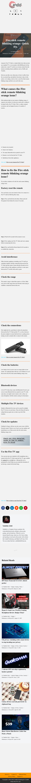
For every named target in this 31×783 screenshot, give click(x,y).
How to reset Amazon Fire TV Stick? (15, 162)
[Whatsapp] (21, 508)
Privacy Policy (11, 776)
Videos (20, 586)
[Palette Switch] (11, 11)
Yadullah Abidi (15, 51)
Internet (21, 646)
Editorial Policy (22, 774)
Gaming (17, 586)
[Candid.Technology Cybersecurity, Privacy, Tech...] (15, 4)
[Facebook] (10, 14)
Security (25, 646)
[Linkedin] (18, 14)
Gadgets (13, 586)
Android (5, 460)
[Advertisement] (15, 24)
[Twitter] (13, 14)
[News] (21, 14)
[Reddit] (16, 508)
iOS (12, 460)
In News (17, 646)
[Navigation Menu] (15, 11)
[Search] (20, 11)
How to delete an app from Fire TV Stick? (16, 500)
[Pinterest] (25, 508)
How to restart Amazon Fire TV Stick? (15, 357)
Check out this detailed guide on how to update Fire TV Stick (14, 440)
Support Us (20, 776)
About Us (7, 774)
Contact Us (14, 774)
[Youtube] (15, 14)
